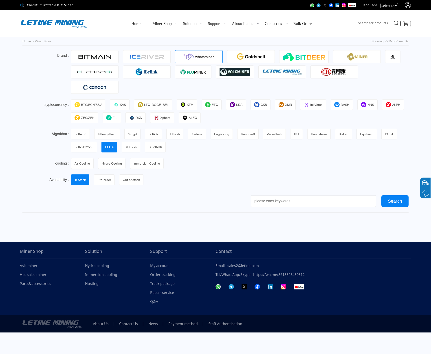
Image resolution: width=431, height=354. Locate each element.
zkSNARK (155, 147)
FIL (115, 117)
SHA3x (153, 134)
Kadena (196, 134)
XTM (190, 104)
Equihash (366, 134)
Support (214, 23)
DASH (345, 104)
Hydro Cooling (112, 163)
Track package (162, 283)
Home (136, 23)
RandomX (248, 134)
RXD (139, 117)
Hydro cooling (97, 265)
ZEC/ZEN (88, 117)
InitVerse (316, 104)
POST (389, 134)
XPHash (131, 147)
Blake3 (343, 134)
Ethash (175, 134)
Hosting (92, 283)
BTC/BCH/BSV (91, 104)
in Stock (80, 180)
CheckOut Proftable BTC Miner (50, 5)
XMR (288, 104)
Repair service (162, 292)
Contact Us (128, 323)
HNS (370, 104)
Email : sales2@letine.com (237, 265)
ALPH (396, 104)
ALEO (193, 117)
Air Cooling (82, 163)
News (153, 323)
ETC (215, 104)
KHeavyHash (107, 134)
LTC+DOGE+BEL (156, 104)
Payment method (183, 323)
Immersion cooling (101, 274)
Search (395, 201)
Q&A (154, 301)
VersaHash (274, 134)
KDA (239, 104)
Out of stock (131, 180)
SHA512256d (84, 147)
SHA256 (80, 134)
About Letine (242, 23)
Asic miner (28, 265)
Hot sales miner (33, 274)
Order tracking (163, 274)
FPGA (109, 147)
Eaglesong (221, 134)
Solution (190, 23)
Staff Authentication (225, 323)
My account (160, 265)
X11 (296, 134)
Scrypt (132, 134)
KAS (123, 104)
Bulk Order (302, 23)
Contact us (273, 23)
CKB (264, 104)
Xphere (165, 117)
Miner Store (43, 41)
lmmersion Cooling (147, 163)
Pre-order (104, 180)
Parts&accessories (35, 283)
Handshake (319, 134)
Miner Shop (162, 23)
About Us (101, 323)
